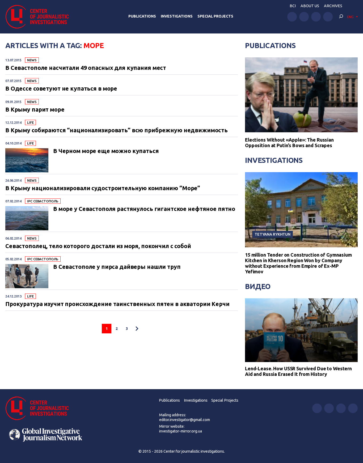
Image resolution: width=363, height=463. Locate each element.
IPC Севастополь (42, 201)
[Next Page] (137, 328)
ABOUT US (310, 6)
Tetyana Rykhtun (272, 234)
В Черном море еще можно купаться (106, 151)
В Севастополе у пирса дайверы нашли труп (117, 267)
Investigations (177, 16)
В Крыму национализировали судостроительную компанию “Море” (102, 188)
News (31, 60)
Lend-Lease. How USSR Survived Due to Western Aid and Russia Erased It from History (298, 371)
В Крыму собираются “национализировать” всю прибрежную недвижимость (116, 130)
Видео (258, 286)
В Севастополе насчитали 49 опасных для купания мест (85, 68)
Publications (142, 16)
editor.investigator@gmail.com (184, 420)
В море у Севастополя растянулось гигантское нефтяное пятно (144, 209)
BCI (293, 6)
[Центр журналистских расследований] (39, 17)
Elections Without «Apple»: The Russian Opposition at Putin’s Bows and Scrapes (289, 142)
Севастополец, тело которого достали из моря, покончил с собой (98, 246)
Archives (333, 6)
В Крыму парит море (35, 110)
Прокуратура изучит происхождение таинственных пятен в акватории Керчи (117, 304)
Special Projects (215, 16)
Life (30, 122)
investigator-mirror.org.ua (180, 431)
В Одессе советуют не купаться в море (61, 89)
